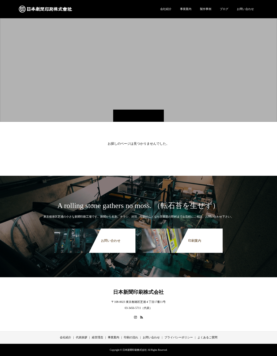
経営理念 (97, 337)
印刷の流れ (131, 337)
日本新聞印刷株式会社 (138, 292)
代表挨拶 (81, 337)
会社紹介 (166, 9)
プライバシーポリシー (178, 337)
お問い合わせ (245, 9)
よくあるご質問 (207, 337)
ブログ (224, 9)
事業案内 (185, 9)
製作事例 (205, 9)
